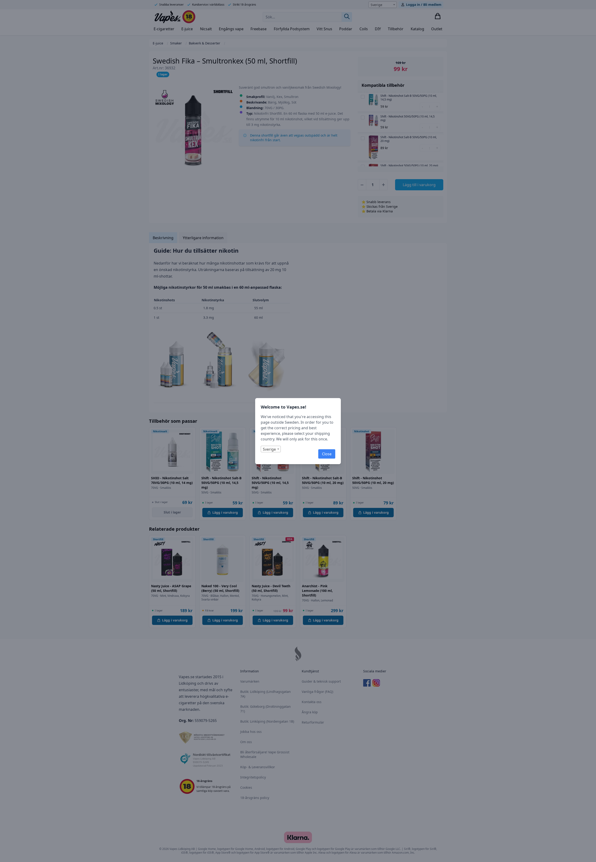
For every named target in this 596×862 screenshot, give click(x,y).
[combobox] (271, 449)
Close (327, 453)
